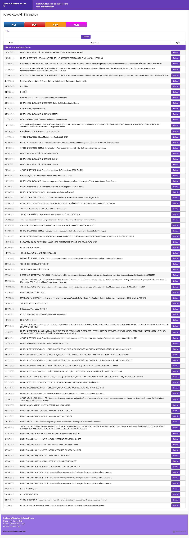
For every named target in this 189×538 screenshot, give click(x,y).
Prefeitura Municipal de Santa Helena (52, 4)
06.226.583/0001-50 (11, 527)
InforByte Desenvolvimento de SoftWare (14, 531)
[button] (86, 37)
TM (4, 6)
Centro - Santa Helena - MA (14, 524)
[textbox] (43, 36)
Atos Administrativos (45, 7)
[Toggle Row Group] (6, 47)
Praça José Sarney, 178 (12, 521)
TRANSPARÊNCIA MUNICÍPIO (14, 4)
